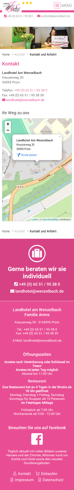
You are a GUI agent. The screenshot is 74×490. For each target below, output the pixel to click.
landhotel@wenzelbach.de (55, 16)
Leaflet (34, 219)
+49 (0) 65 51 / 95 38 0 (20, 16)
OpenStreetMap (50, 219)
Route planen (29, 155)
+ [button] (8, 124)
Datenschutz (53, 480)
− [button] (8, 130)
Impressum (24, 480)
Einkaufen (48, 473)
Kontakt (24, 473)
